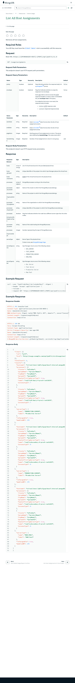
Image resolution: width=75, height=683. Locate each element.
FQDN (24, 176)
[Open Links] (71, 2)
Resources (22, 13)
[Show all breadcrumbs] (16, 13)
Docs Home (9, 13)
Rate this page (10, 31)
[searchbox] (40, 8)
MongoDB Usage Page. (39, 242)
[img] (7, 35)
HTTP (57, 94)
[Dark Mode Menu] (71, 8)
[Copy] (67, 62)
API (40, 94)
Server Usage (31, 13)
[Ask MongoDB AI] (68, 8)
